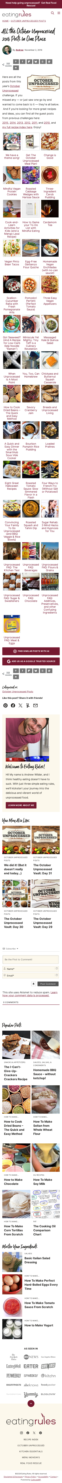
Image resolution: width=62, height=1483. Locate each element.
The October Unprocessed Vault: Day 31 (42, 869)
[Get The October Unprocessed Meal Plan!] (31, 141)
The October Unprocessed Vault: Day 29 (42, 923)
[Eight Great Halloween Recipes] (12, 469)
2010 (47, 122)
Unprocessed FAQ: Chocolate (31, 598)
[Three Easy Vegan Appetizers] (50, 284)
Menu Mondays (31, 1457)
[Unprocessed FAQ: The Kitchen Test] (12, 551)
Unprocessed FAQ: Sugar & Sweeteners (12, 598)
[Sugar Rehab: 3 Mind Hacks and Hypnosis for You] (50, 509)
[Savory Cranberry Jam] (31, 393)
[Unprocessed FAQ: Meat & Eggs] (12, 624)
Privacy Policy (30, 1477)
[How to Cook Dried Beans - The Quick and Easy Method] (12, 393)
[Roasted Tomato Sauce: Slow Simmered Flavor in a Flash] (31, 469)
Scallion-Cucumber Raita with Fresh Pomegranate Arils (12, 305)
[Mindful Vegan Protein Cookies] (12, 175)
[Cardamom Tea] (50, 209)
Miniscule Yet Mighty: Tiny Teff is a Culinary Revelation (31, 343)
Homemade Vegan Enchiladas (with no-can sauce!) (50, 267)
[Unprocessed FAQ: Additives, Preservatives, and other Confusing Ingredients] (50, 582)
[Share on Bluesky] (36, 61)
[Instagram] (21, 1433)
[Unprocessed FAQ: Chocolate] (31, 582)
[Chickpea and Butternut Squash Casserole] (50, 360)
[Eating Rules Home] (16, 13)
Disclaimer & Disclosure (13, 1477)
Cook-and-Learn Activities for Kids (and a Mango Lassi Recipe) (12, 229)
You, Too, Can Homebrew (31, 375)
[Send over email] (16, 67)
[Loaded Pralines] (50, 430)
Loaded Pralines (50, 445)
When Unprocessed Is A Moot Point (12, 378)
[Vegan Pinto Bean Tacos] (12, 248)
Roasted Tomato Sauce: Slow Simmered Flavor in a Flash (31, 490)
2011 (34, 122)
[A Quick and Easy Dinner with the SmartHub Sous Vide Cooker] (12, 430)
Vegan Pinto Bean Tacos (11, 263)
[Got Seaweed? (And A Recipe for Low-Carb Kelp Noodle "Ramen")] (12, 324)
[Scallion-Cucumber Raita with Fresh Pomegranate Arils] (12, 284)
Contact (53, 1477)
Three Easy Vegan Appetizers (50, 300)
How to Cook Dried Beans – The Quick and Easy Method (11, 413)
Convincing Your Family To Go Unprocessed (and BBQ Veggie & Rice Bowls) (12, 531)
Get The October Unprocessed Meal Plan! (31, 159)
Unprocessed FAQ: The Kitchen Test (12, 567)
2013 (20, 122)
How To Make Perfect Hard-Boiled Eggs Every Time (41, 1284)
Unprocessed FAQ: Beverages (31, 567)
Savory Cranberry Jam (31, 410)
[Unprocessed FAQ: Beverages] (31, 551)
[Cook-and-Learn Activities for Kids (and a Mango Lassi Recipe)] (12, 209)
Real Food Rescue (31, 1463)
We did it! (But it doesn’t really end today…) (15, 869)
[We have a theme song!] (12, 141)
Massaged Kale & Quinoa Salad (49, 340)
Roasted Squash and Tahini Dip (31, 525)
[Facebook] (28, 1433)
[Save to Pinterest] (16, 61)
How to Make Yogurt (39, 1325)
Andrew (20, 50)
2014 (13, 122)
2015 (5, 122)
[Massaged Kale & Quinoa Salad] (50, 324)
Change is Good (50, 157)
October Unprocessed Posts (28, 21)
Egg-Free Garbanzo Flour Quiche (31, 264)
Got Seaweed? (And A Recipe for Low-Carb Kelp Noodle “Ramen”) (12, 343)
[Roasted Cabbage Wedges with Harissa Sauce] (31, 175)
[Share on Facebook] (23, 61)
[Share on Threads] (43, 61)
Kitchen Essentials (31, 1451)
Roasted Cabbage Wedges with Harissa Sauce (30, 193)
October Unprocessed (31, 1445)
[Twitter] (34, 1433)
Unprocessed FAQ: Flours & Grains (50, 567)
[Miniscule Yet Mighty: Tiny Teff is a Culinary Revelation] (31, 324)
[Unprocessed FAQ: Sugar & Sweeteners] (12, 582)
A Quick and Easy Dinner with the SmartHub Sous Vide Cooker (11, 451)
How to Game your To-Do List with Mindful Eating (31, 226)
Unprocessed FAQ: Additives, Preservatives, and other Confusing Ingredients (50, 604)
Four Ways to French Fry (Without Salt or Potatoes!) (50, 487)
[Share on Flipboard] (29, 61)
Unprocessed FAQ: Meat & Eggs (12, 640)
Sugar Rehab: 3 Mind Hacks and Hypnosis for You (50, 526)
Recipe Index (31, 1439)
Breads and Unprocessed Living (50, 410)
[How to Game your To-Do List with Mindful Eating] (31, 209)
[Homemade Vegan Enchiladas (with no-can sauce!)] (50, 248)
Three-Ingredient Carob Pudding (50, 193)
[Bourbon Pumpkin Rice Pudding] (31, 430)
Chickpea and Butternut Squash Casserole (50, 378)
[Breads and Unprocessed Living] (50, 393)
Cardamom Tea (50, 224)
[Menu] (59, 13)
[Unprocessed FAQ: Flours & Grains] (50, 551)
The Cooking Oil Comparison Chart (44, 1230)
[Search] (52, 13)
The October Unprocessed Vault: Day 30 (13, 923)
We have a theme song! (11, 157)
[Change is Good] (50, 141)
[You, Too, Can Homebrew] (31, 360)
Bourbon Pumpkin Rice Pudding (31, 446)
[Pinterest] (40, 1433)
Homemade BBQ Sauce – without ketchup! (44, 1074)
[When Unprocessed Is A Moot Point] (12, 360)
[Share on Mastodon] (49, 61)
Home (5, 21)
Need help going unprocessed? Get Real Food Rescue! (31, 4)
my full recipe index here (17, 127)
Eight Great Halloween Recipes (12, 486)
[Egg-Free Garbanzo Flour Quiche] (31, 248)
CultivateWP (36, 1480)
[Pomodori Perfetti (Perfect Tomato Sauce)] (31, 284)
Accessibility (43, 1477)
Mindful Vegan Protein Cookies (12, 191)
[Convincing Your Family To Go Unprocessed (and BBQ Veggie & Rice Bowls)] (12, 509)
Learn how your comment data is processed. (30, 994)
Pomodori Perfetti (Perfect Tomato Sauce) (31, 303)
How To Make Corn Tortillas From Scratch (13, 1230)
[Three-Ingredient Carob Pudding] (50, 175)
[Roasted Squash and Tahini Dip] (31, 509)
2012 (27, 122)
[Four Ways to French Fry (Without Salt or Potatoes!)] (50, 469)
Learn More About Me (21, 805)
